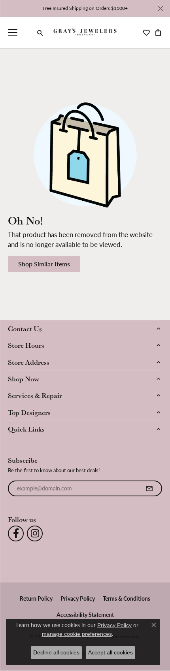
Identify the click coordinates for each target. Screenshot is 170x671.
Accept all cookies (110, 652)
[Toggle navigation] (12, 32)
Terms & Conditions (126, 598)
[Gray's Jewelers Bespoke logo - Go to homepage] (85, 32)
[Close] (160, 8)
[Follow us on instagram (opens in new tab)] (35, 533)
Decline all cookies (56, 652)
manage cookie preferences (77, 634)
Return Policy (36, 598)
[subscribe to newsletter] (149, 488)
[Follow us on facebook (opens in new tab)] (16, 533)
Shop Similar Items (44, 263)
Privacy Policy (77, 598)
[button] (40, 33)
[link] (27, 32)
